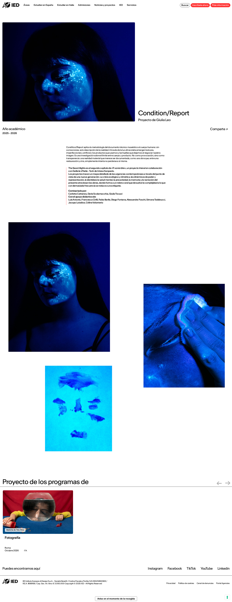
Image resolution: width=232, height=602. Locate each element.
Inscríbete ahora (200, 5)
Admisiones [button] (84, 5)
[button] (219, 483)
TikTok (191, 568)
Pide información (220, 5)
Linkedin (224, 568)
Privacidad (171, 583)
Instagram (155, 568)
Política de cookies (186, 583)
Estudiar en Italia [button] (65, 5)
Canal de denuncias (205, 583)
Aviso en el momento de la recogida (116, 598)
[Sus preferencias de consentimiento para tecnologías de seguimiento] (227, 597)
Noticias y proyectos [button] (104, 5)
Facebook (175, 568)
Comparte (218, 129)
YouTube (207, 568)
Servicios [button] (131, 5)
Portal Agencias (223, 583)
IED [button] (121, 5)
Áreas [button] (26, 5)
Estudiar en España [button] (43, 5)
